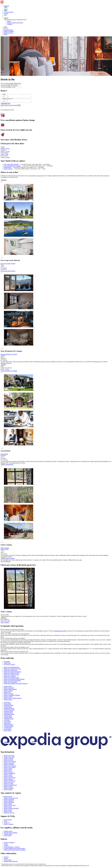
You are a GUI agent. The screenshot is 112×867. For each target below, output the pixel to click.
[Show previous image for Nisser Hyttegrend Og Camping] (1, 348)
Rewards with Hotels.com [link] (10, 861)
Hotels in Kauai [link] (8, 809)
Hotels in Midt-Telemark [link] (10, 689)
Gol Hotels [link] (7, 720)
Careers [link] (6, 858)
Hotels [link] (5, 27)
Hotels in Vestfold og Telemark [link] (12, 695)
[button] (56, 658)
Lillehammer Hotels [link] (9, 714)
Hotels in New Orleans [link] (10, 761)
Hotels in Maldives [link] (9, 801)
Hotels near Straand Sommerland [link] (12, 671)
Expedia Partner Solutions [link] (10, 832)
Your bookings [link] (8, 819)
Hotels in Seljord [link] (8, 690)
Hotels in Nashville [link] (9, 764)
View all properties (5, 561)
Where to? (3, 83)
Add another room (5, 103)
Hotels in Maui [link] (8, 806)
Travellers (3, 87)
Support (6, 13)
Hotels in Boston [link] (8, 779)
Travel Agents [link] (7, 835)
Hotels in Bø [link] (7, 692)
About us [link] (6, 857)
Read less (3, 180)
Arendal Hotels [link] (8, 727)
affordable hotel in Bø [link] (59, 631)
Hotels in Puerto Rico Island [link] (11, 808)
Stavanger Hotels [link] (8, 711)
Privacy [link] (6, 844)
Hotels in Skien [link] (8, 686)
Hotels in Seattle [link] (8, 786)
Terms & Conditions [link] (9, 842)
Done (19, 105)
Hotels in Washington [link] (9, 773)
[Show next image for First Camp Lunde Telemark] (2, 257)
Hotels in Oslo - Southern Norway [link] (13, 698)
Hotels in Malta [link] (8, 804)
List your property (8, 12)
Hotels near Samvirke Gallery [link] (11, 677)
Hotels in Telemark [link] (9, 31)
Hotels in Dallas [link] (8, 789)
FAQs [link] (5, 821)
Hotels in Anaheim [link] (9, 788)
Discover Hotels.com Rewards (15, 22)
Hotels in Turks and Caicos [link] (11, 798)
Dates (2, 85)
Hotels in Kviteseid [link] (9, 687)
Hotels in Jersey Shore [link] (9, 805)
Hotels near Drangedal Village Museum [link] (14, 679)
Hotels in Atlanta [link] (8, 776)
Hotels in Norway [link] (8, 33)
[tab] (7, 661)
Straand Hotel (7, 167)
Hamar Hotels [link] (7, 730)
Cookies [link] (6, 845)
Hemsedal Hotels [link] (8, 712)
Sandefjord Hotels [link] (8, 724)
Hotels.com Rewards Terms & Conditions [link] (15, 850)
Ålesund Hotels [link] (8, 715)
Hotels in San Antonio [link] (9, 777)
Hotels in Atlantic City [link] (9, 780)
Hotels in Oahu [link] (8, 811)
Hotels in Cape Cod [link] (9, 812)
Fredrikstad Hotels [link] (8, 718)
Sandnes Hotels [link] (8, 717)
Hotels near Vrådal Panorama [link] (11, 667)
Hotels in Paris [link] (7, 770)
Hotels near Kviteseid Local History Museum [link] (15, 683)
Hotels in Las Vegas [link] (9, 755)
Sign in (6, 18)
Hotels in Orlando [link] (8, 760)
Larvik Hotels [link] (7, 729)
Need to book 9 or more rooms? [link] (9, 105)
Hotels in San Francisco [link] (10, 765)
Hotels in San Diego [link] (9, 763)
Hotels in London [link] (8, 783)
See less (3, 364)
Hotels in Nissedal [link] (8, 693)
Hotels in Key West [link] (9, 782)
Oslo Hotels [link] (7, 702)
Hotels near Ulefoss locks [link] (10, 670)
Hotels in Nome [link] (8, 699)
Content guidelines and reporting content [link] (14, 848)
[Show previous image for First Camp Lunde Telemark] (1, 257)
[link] (21, 24)
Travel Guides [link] (7, 860)
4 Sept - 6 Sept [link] (4, 154)
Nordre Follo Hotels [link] (9, 710)
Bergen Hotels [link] (7, 704)
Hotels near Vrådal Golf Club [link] (11, 673)
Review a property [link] (9, 824)
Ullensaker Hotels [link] (8, 726)
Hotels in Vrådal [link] (8, 696)
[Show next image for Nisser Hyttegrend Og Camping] (2, 348)
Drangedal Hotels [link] (8, 30)
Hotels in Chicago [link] (8, 758)
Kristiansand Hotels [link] (9, 708)
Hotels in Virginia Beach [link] (10, 785)
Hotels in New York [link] (9, 757)
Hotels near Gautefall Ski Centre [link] (12, 668)
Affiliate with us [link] (8, 831)
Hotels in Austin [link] (8, 774)
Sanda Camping (8, 168)
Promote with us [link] (8, 834)
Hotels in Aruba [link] (8, 796)
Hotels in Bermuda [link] (9, 802)
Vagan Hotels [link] (7, 721)
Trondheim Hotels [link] (8, 705)
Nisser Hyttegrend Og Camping (12, 166)
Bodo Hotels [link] (7, 723)
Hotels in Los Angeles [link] (9, 767)
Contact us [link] (6, 822)
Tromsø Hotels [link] (8, 707)
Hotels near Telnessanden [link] (10, 682)
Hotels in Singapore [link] (9, 799)
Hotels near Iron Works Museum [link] (12, 680)
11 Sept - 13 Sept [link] (5, 157)
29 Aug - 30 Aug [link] (5, 148)
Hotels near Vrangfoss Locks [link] (11, 674)
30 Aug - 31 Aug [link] (5, 151)
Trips (5, 15)
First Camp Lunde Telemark (11, 164)
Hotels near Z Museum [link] (10, 676)
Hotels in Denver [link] (8, 771)
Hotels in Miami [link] (8, 768)
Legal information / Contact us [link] (12, 847)
